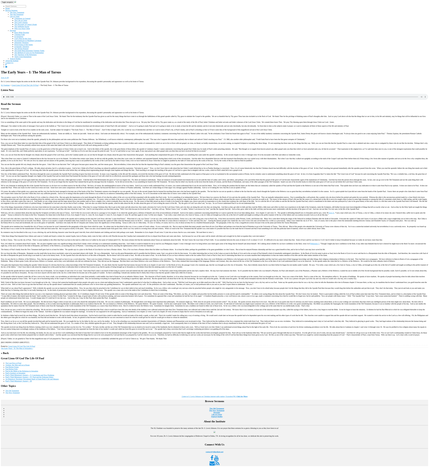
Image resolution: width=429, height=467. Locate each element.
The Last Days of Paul (13, 363)
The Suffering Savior (21, 26)
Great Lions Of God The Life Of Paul (21, 346)
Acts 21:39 (5, 78)
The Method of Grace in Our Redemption (29, 53)
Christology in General (22, 18)
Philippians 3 (314, 244)
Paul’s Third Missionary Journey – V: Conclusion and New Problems (29, 375)
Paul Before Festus (12, 367)
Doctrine (13, 30)
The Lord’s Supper (21, 22)
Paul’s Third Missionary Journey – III (18, 381)
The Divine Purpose (21, 49)
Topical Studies (15, 59)
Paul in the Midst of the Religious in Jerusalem (21, 371)
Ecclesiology (18, 37)
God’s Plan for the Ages (22, 39)
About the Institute (11, 61)
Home (7, 8)
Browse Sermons (11, 10)
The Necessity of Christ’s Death (25, 24)
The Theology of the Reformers (25, 55)
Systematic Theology (21, 47)
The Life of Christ (20, 20)
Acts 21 (331, 213)
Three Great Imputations (23, 57)
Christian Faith (19, 35)
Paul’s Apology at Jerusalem (15, 373)
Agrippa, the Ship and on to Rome (17, 365)
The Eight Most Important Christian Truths (29, 51)
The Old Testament (16, 14)
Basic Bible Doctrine (21, 33)
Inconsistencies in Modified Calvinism (27, 41)
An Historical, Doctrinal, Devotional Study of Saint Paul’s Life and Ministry (32, 379)
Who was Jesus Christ (22, 28)
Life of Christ (14, 16)
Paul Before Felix (11, 369)
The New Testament (17, 12)
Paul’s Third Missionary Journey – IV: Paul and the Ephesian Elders (29, 377)
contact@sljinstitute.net (214, 452)
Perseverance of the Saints (23, 45)
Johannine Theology (21, 43)
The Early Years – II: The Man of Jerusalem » (17, 348)
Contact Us (9, 63)
